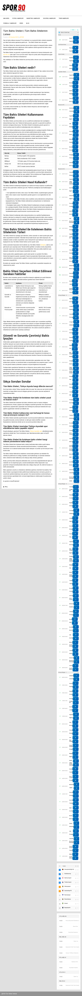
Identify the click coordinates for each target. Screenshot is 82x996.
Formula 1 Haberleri (9, 23)
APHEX (22, 37)
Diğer (21, 23)
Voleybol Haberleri (49, 18)
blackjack (43, 245)
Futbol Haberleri (17, 18)
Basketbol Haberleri (33, 18)
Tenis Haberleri (64, 18)
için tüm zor (6, 54)
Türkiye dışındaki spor (36, 431)
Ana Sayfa (6, 18)
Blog (27, 23)
